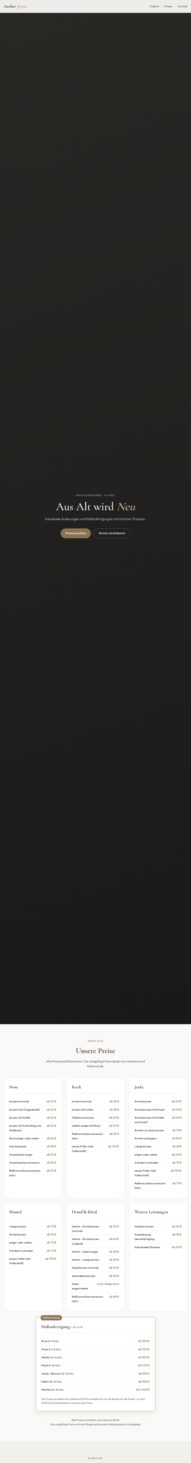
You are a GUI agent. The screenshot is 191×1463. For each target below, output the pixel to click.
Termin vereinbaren (111, 533)
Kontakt (182, 6)
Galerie (154, 6)
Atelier (15, 6)
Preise (168, 6)
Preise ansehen (75, 533)
